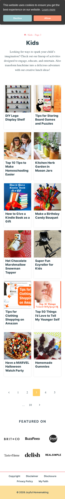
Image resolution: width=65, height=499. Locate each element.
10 (30, 405)
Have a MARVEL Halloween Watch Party (17, 366)
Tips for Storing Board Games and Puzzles (46, 119)
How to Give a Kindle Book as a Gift (17, 217)
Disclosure (50, 476)
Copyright (14, 476)
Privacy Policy (25, 481)
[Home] (25, 34)
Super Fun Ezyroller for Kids (44, 264)
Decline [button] (17, 18)
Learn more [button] (48, 9)
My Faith (43, 481)
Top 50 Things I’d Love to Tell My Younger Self (47, 315)
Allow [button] (47, 18)
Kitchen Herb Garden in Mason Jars (45, 166)
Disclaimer (32, 476)
